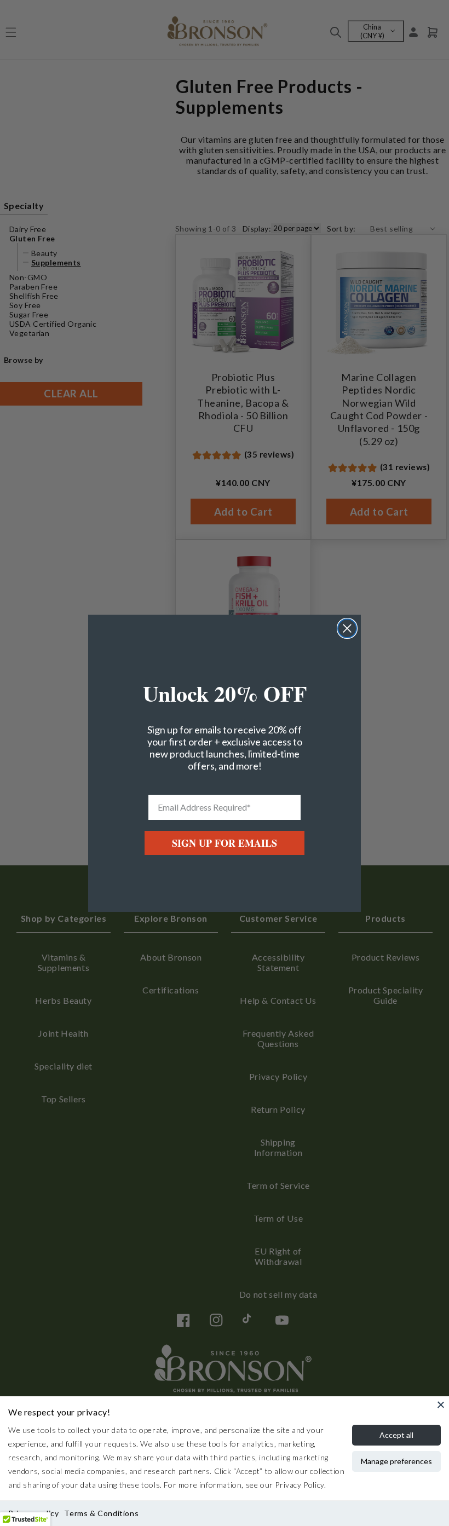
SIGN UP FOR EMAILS (224, 843)
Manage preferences (396, 1461)
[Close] (441, 1404)
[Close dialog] (347, 628)
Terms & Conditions (101, 1513)
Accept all (396, 1435)
